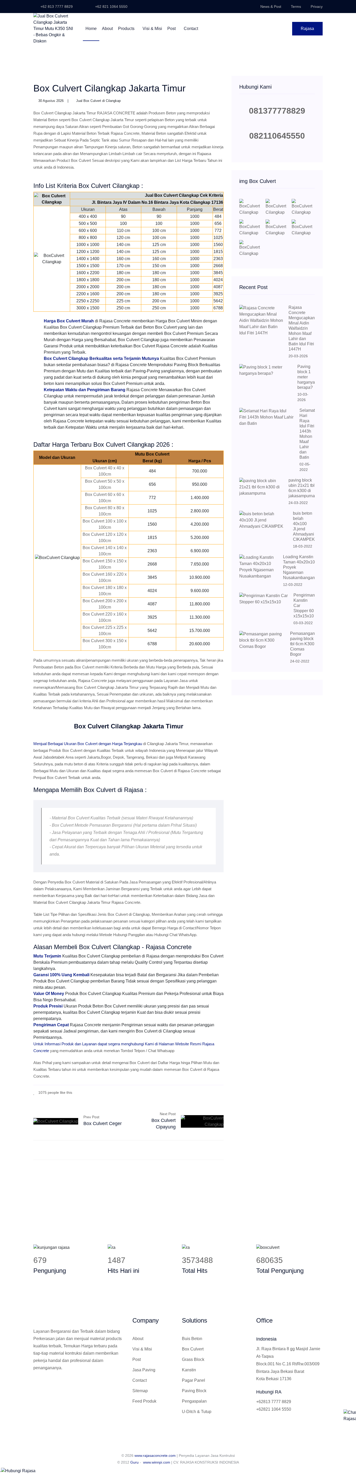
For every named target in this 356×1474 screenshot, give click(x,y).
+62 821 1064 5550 (110, 6)
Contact (191, 28)
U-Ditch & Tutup (196, 1411)
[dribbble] (214, 1092)
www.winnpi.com (156, 1462)
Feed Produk (144, 1401)
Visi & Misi (152, 28)
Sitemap (140, 1391)
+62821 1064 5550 (273, 1409)
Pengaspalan (194, 1401)
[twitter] (206, 1092)
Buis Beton (192, 1338)
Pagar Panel (193, 1380)
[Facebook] (198, 1092)
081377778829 (277, 110)
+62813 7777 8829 (273, 1401)
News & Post (270, 6)
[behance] (222, 1092)
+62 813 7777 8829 (56, 6)
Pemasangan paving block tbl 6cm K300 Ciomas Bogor (302, 643)
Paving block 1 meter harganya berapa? (306, 377)
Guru (134, 1462)
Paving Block (194, 1391)
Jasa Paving (143, 1370)
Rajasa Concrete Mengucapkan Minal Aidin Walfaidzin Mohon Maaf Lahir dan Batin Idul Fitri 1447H (302, 328)
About (107, 28)
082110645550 (277, 135)
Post (172, 28)
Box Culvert (193, 1349)
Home (91, 28)
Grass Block (193, 1359)
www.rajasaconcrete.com (155, 1455)
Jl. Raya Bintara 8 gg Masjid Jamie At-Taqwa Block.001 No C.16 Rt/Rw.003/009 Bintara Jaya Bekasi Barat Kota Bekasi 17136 (288, 1364)
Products (127, 28)
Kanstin (189, 1370)
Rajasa (307, 28)
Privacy (317, 6)
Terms (296, 6)
